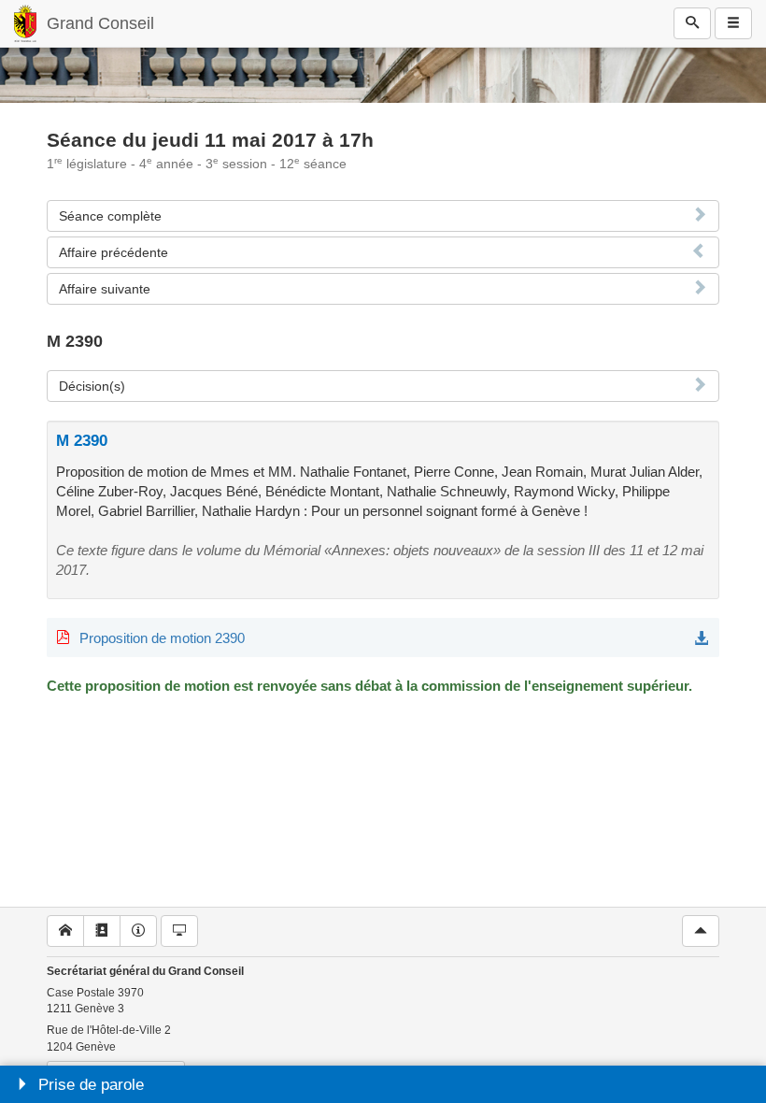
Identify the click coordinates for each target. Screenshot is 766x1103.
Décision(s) (92, 386)
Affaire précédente (113, 252)
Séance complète (110, 215)
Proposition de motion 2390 (162, 638)
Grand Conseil (100, 23)
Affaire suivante (104, 288)
